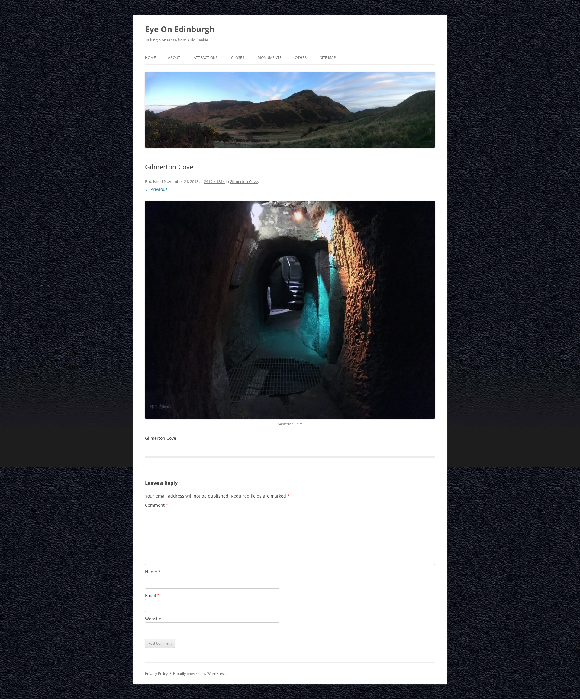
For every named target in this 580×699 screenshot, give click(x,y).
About (174, 57)
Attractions (206, 57)
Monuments (270, 57)
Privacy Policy (156, 673)
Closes (237, 57)
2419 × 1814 (214, 181)
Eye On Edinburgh (179, 29)
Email (152, 595)
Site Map (328, 57)
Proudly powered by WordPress (199, 673)
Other (301, 57)
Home (150, 57)
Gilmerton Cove (244, 181)
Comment (156, 505)
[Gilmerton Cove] (290, 310)
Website (153, 619)
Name (153, 572)
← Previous (156, 189)
